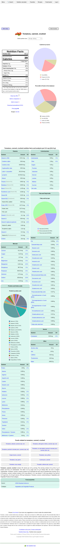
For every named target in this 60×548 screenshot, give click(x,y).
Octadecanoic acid (37, 265)
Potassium (4, 270)
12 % (27, 215)
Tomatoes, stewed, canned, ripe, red (15, 443)
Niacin (3, 188)
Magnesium (4, 260)
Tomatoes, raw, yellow (45, 455)
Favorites (32, 2)
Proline (4, 412)
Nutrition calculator (21, 2)
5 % (28, 185)
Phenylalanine (5, 408)
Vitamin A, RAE (5, 158)
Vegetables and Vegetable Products (24, 486)
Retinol (4, 178)
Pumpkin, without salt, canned (45, 464)
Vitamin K (3, 232)
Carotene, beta (6, 164)
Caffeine (33, 354)
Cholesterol (34, 336)
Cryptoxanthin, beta (7, 168)
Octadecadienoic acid (37, 314)
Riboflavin (4, 185)
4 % (28, 205)
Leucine (4, 398)
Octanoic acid (35, 268)
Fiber (33, 161)
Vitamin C (3, 215)
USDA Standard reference (22, 483)
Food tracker (48, 2)
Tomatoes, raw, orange (15, 464)
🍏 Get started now (30, 546)
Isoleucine (4, 395)
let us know (15, 512)
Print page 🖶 (15, 108)
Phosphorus (4, 267)
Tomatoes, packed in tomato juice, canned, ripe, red (15, 449)
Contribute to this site (24, 529)
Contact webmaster (36, 529)
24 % (26, 254)
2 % (28, 391)
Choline (3, 238)
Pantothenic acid (5, 191)
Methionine (5, 405)
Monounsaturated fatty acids (39, 275)
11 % (27, 195)
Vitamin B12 (4, 198)
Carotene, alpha (6, 161)
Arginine (4, 374)
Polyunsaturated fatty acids (39, 292)
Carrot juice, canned (45, 459)
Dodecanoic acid (36, 254)
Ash (32, 351)
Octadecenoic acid (37, 288)
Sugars (33, 164)
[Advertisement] (30, 15)
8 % (28, 181)
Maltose (34, 181)
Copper (3, 254)
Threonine (4, 418)
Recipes (40, 2)
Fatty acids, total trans (37, 324)
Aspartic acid (5, 378)
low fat (17, 111)
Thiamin (3, 181)
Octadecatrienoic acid (37, 321)
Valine (3, 428)
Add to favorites (53, 28)
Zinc (2, 281)
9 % (28, 188)
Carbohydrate (34, 158)
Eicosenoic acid (36, 281)
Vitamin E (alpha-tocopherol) (8, 222)
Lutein (3, 171)
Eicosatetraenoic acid (37, 310)
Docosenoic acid (36, 278)
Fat (32, 241)
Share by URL (14, 96)
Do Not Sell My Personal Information (40, 534)
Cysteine (11, 435)
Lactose (34, 178)
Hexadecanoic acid (37, 258)
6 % (27, 260)
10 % (27, 222)
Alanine (4, 371)
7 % (28, 191)
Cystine (4, 381)
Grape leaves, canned (15, 455)
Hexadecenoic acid (37, 285)
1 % (28, 158)
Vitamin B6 (4, 195)
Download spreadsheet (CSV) (15, 105)
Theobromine (34, 358)
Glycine (4, 388)
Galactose (34, 171)
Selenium (3, 274)
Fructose (34, 168)
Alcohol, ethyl (34, 348)
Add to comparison (14, 98)
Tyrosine (4, 425)
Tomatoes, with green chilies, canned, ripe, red (45, 443)
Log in (56, 2)
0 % (28, 198)
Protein (3, 368)
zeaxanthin (9, 171)
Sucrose (34, 185)
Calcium (3, 250)
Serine (3, 415)
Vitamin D (3, 218)
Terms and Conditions (16, 534)
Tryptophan (5, 422)
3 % (28, 238)
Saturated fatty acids (37, 244)
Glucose (34, 175)
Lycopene (4, 175)
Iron (2, 257)
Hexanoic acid (36, 261)
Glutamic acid (5, 385)
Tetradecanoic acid (37, 271)
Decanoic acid (36, 251)
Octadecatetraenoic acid (38, 317)
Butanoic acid (35, 248)
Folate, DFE (4, 205)
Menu (3, 2)
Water (32, 361)
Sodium (3, 277)
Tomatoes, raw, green (15, 459)
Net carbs (34, 188)
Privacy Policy (26, 534)
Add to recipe (14, 102)
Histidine (4, 391)
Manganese (4, 264)
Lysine (3, 401)
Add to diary (5, 28)
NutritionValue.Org (23, 532)
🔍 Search (10, 2)
